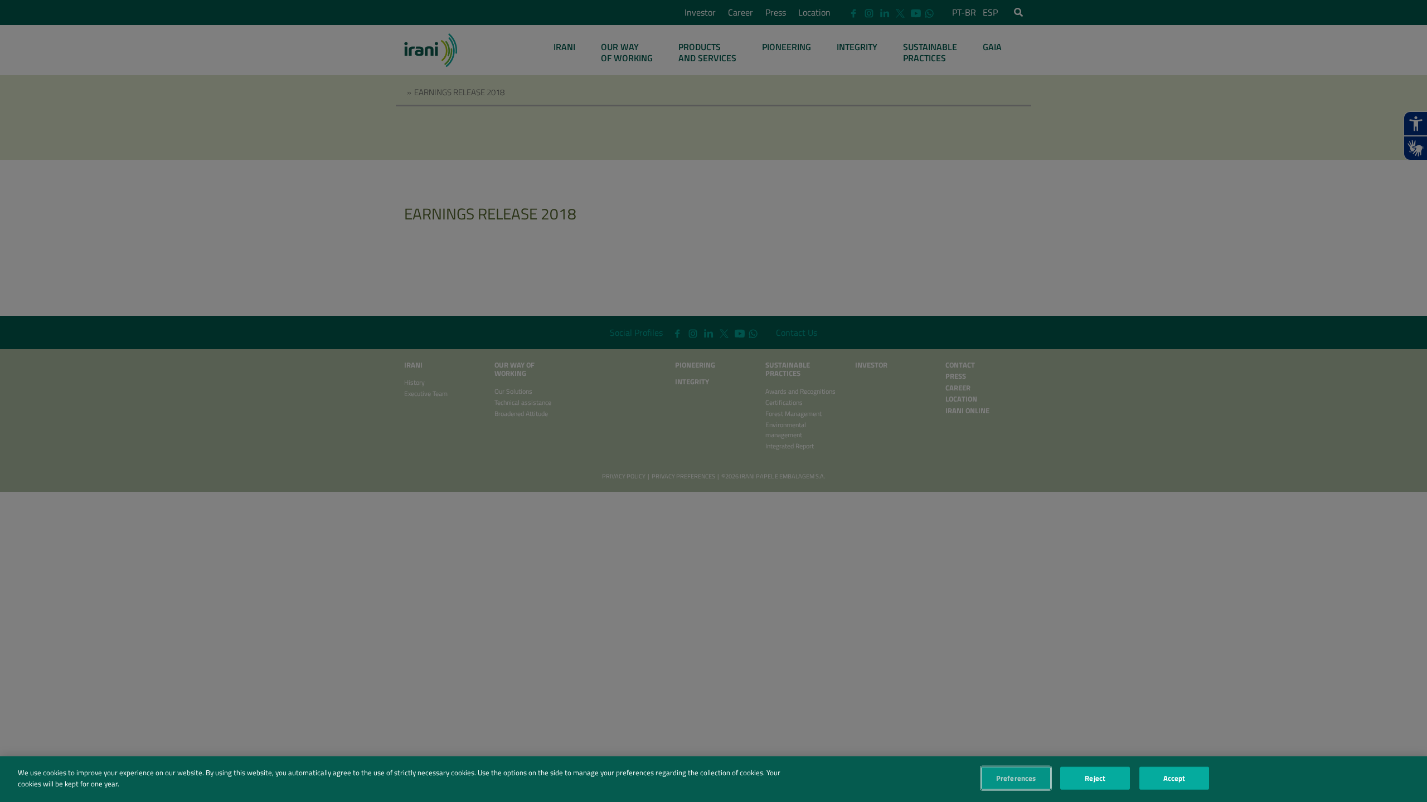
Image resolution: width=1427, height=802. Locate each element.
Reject (1095, 778)
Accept (1174, 778)
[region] (713, 779)
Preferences (1016, 778)
